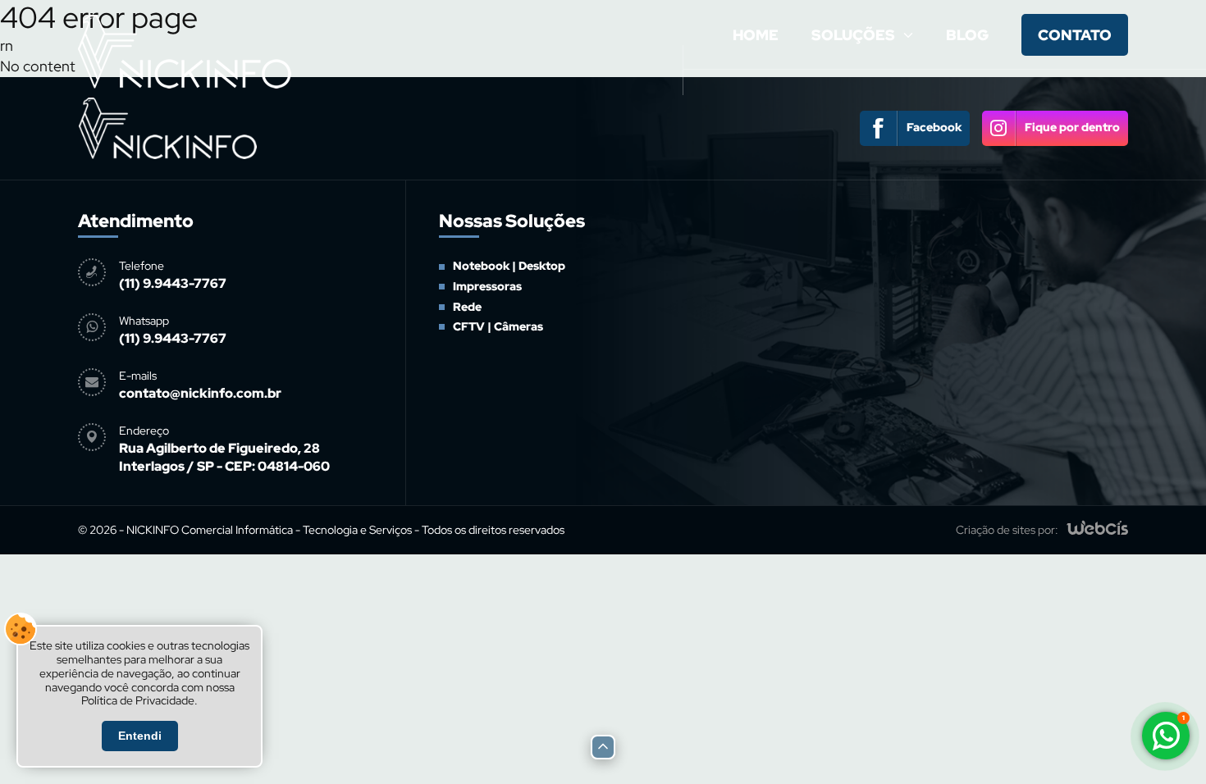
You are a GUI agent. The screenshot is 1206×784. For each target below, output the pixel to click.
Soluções (853, 34)
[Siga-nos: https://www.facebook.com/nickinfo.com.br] (915, 128)
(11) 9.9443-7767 (172, 283)
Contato (1075, 34)
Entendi (140, 735)
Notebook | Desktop (509, 265)
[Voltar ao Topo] (603, 747)
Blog (967, 34)
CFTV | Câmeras (859, 217)
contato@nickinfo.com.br (200, 393)
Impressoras (487, 286)
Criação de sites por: (1007, 529)
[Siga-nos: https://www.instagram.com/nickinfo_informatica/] (1055, 128)
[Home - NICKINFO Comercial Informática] (184, 91)
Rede (467, 306)
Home (756, 34)
